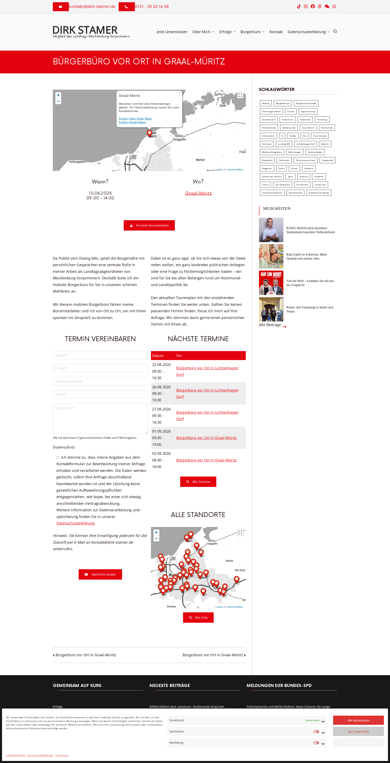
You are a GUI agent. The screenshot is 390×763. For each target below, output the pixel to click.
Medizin (325, 144)
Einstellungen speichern (358, 743)
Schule (294, 168)
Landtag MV (284, 144)
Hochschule (327, 127)
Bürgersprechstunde (306, 103)
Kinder (293, 135)
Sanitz (281, 168)
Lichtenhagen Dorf (305, 144)
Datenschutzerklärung (40, 755)
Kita (305, 135)
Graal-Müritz (198, 193)
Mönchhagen (294, 152)
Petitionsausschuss (305, 160)
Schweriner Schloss (271, 176)
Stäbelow (318, 176)
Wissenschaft (295, 192)
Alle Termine (201, 482)
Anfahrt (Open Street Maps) (135, 118)
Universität (320, 184)
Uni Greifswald (282, 184)
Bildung (266, 103)
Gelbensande (289, 127)
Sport (290, 176)
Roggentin (267, 168)
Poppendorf (327, 160)
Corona (290, 111)
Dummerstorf (268, 119)
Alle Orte (201, 617)
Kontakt (276, 31)
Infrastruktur (268, 135)
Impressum (62, 755)
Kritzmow (267, 144)
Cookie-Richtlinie (15, 755)
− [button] (58, 101)
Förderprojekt (269, 127)
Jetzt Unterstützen (172, 31)
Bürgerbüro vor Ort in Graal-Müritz (206, 437)
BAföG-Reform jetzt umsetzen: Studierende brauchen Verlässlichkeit (310, 230)
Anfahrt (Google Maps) (132, 122)
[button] (212, 31)
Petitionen (284, 160)
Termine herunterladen (152, 225)
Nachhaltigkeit (315, 152)
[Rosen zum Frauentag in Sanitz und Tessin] (271, 309)
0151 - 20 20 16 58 (152, 6)
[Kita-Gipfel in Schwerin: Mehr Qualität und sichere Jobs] (271, 256)
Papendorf (267, 160)
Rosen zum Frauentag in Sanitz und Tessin (309, 309)
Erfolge (225, 31)
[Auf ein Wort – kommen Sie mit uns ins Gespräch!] (271, 283)
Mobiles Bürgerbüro (272, 152)
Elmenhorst (288, 119)
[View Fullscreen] (240, 95)
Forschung (322, 119)
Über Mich (201, 31)
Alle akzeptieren (359, 720)
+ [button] (58, 95)
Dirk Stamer (84, 29)
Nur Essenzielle (358, 731)
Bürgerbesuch (283, 103)
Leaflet (219, 169)
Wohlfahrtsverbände (319, 192)
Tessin (265, 184)
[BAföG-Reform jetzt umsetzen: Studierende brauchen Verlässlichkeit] (271, 230)
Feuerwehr (305, 119)
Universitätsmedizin (272, 192)
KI (282, 135)
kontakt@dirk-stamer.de (92, 6)
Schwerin (308, 168)
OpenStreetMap (235, 169)
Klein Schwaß (319, 135)
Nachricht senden (103, 574)
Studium (304, 176)
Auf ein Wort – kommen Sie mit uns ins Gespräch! (310, 282)
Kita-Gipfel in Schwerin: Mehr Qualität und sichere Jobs (306, 256)
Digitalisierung (308, 111)
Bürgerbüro (250, 31)
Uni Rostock (302, 184)
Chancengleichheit (271, 111)
